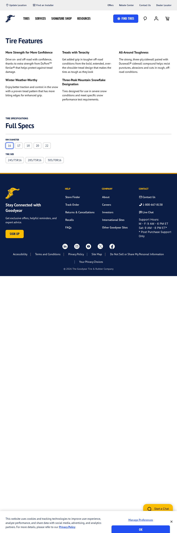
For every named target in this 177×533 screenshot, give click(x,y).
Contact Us (145, 5)
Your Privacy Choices (91, 261)
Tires (26, 19)
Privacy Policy (76, 254)
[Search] (145, 18)
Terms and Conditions (47, 254)
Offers (111, 5)
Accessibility (20, 254)
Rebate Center (126, 5)
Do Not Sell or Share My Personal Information (137, 254)
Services (40, 19)
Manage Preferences (140, 520)
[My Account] (156, 18)
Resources (84, 19)
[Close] (171, 521)
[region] (88, 522)
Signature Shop (61, 19)
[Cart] (167, 18)
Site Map (97, 254)
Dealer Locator (163, 5)
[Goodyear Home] (10, 18)
